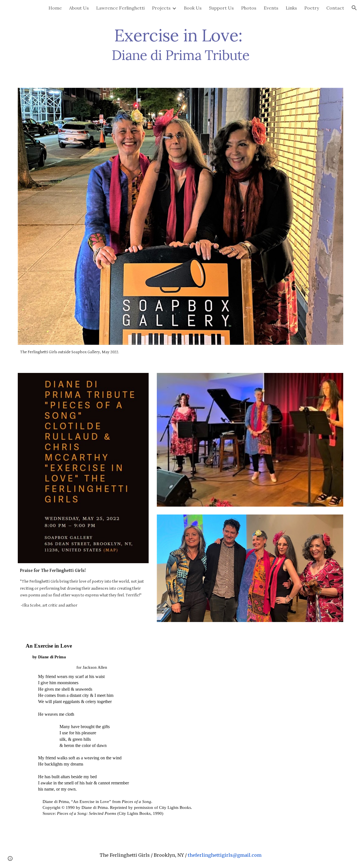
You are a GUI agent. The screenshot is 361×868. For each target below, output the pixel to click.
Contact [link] (335, 8)
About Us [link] (79, 8)
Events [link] (271, 8)
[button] (354, 8)
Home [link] (55, 8)
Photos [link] (248, 8)
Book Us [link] (193, 8)
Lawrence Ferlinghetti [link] (120, 8)
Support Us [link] (221, 8)
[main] (180, 44)
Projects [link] (161, 8)
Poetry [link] (311, 8)
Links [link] (291, 8)
